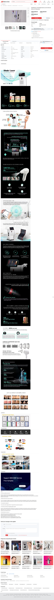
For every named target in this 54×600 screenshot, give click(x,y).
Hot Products (7, 594)
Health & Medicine (5, 5)
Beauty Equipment (10, 5)
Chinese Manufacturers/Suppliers (17, 594)
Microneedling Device (22, 584)
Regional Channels (36, 594)
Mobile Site (44, 594)
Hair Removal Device (20, 5)
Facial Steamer (35, 584)
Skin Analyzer (16, 584)
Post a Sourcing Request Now (23, 535)
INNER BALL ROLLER (16, 576)
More (1, 591)
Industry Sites (32, 594)
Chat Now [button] (47, 50)
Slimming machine (42, 576)
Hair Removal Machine (3, 575)
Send (6, 535)
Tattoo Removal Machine (30, 576)
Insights (47, 594)
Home (1, 5)
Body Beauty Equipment (4, 584)
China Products (11, 594)
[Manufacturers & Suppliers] (5, 1)
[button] (36, 43)
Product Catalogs (12, 573)
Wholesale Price (28, 594)
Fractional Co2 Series (29, 575)
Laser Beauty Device (29, 584)
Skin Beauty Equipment (14, 5)
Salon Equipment (11, 584)
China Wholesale (24, 594)
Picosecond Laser (16, 575)
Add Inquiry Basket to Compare (15, 30)
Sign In (32, 37)
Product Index (40, 594)
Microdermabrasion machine (4, 576)
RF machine (41, 575)
